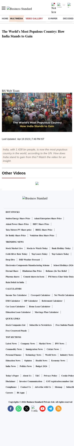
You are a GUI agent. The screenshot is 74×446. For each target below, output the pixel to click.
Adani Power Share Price (17, 224)
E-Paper (52, 18)
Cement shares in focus (33, 276)
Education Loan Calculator (18, 312)
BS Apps (20, 392)
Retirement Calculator (52, 301)
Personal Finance (13, 355)
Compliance (11, 387)
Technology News (33, 355)
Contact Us (25, 387)
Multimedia (16, 18)
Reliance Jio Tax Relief (56, 271)
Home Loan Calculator (39, 306)
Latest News (11, 343)
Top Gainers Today (60, 254)
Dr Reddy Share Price (16, 235)
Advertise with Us (43, 387)
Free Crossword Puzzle (16, 330)
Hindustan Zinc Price (32, 271)
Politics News (26, 366)
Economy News (58, 360)
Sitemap (58, 387)
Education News (13, 360)
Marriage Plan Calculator (47, 312)
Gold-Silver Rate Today (17, 254)
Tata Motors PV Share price (18, 229)
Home (5, 18)
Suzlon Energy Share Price (18, 218)
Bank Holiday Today (61, 248)
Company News (28, 343)
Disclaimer (10, 381)
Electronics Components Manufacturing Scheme (28, 265)
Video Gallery (34, 18)
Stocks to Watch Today (37, 248)
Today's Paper (12, 375)
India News (11, 366)
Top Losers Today (39, 254)
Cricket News (53, 349)
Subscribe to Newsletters (40, 325)
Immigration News (34, 349)
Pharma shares (12, 276)
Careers (9, 392)
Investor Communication (30, 381)
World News (50, 355)
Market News (45, 343)
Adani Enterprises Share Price (48, 218)
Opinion (28, 360)
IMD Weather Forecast (29, 259)
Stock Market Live (14, 248)
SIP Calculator (31, 301)
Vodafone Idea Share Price (42, 235)
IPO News (59, 343)
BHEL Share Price (43, 229)
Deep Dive (10, 259)
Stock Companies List (15, 325)
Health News (41, 360)
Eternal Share (12, 271)
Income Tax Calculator (16, 295)
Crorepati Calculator (40, 295)
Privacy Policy (50, 375)
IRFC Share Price (41, 224)
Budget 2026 (41, 366)
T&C (37, 375)
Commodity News (14, 349)
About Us (27, 375)
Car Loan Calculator (15, 306)
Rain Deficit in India (15, 282)
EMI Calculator (13, 301)
